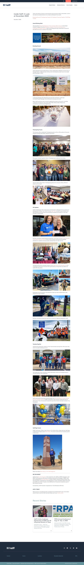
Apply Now (68, 1)
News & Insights (69, 5)
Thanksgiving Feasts (45, 17)
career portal (60, 493)
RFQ (76, 555)
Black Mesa (48, 431)
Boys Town (53, 211)
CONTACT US (74, 1)
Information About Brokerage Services (27, 563)
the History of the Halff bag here (48, 471)
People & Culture (52, 5)
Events (24, 555)
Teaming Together (61, 17)
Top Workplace (45, 479)
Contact (8, 555)
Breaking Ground (36, 17)
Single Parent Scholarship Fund (60, 265)
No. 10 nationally (41, 476)
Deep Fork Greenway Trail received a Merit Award (50, 25)
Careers (75, 5)
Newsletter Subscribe (58, 555)
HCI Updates (53, 17)
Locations (40, 555)
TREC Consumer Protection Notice (40, 563)
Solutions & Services (61, 5)
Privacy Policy (9, 563)
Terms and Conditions (16, 563)
